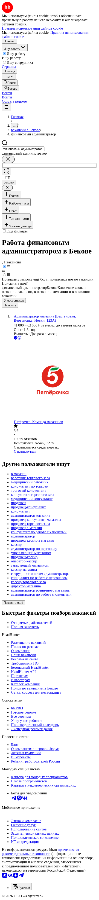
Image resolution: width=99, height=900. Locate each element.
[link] (9, 82)
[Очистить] (8, 159)
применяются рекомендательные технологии (40, 852)
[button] (7, 93)
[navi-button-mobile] (6, 107)
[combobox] (23, 148)
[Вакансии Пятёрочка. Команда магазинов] (54, 380)
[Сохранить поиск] (6, 171)
